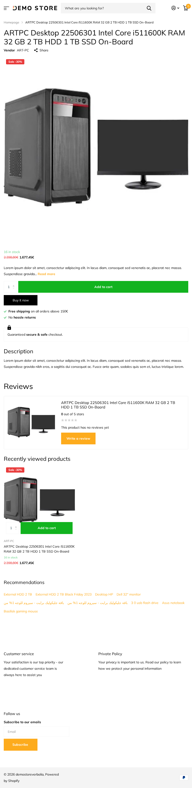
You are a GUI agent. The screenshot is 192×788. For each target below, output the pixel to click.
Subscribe (20, 744)
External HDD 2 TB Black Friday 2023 (64, 594)
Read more (46, 274)
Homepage (11, 22)
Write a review (78, 438)
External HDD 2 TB (18, 594)
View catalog (6, 8)
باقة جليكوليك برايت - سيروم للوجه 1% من (34, 603)
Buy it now (21, 300)
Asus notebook (173, 603)
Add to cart (103, 287)
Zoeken (149, 8)
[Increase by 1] (15, 283)
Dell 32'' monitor (129, 594)
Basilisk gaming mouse (21, 611)
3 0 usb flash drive (145, 603)
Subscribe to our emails (22, 722)
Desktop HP (104, 594)
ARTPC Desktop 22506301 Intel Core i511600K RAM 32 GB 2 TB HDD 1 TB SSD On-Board (39, 549)
